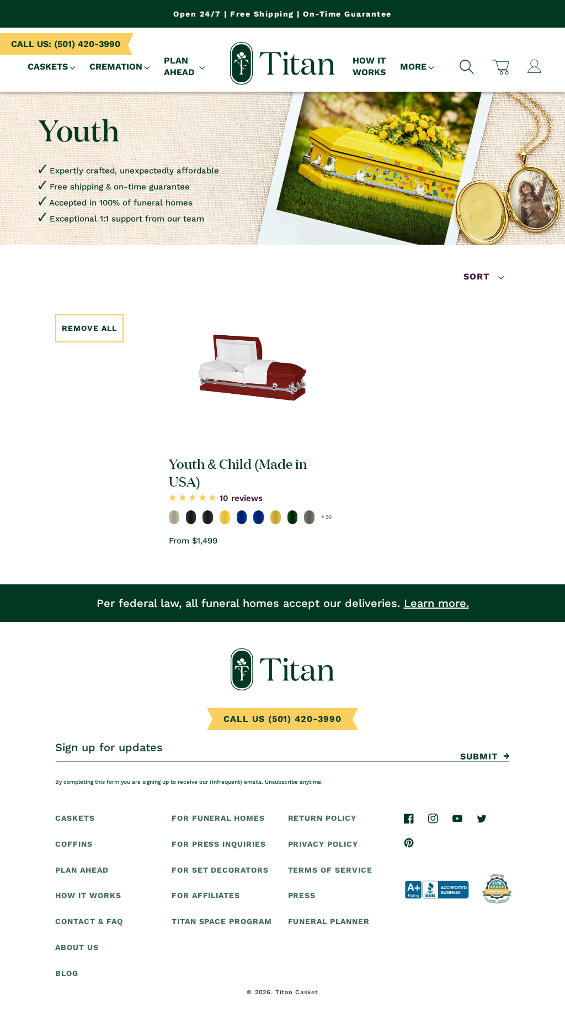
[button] (52, 67)
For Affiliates (206, 895)
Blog (66, 973)
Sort (478, 276)
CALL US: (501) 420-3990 (65, 44)
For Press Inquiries (219, 844)
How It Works (88, 895)
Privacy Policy (323, 844)
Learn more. (436, 603)
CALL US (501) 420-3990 (282, 719)
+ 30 (326, 517)
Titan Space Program (222, 921)
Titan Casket (296, 992)
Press (302, 895)
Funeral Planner (329, 921)
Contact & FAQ (88, 921)
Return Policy (322, 818)
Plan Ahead (82, 869)
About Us (77, 947)
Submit (479, 756)
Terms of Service (330, 869)
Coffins (74, 844)
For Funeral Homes (218, 818)
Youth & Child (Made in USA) (238, 472)
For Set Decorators (220, 869)
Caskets (75, 818)
